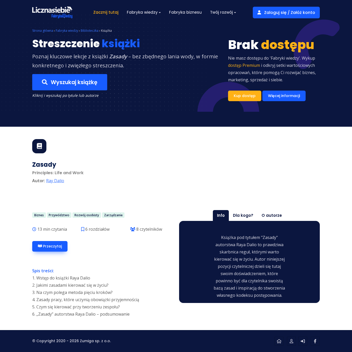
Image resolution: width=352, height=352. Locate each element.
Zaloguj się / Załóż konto (289, 12)
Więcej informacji (284, 95)
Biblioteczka (89, 30)
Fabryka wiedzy (67, 30)
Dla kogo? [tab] (243, 215)
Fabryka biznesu (185, 12)
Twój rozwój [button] (221, 12)
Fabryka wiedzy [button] (142, 12)
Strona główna (42, 30)
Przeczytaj (52, 246)
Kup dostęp (245, 95)
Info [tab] (221, 215)
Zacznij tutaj (106, 12)
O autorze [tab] (272, 215)
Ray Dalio (55, 180)
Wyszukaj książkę (73, 82)
